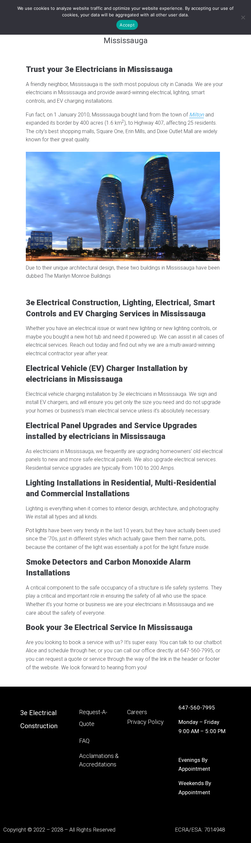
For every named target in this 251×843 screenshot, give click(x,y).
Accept (127, 24)
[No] (243, 17)
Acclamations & (99, 755)
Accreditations (97, 764)
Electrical (43, 713)
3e (24, 713)
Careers (137, 712)
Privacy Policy (145, 721)
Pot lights (36, 530)
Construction (39, 726)
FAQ (84, 740)
